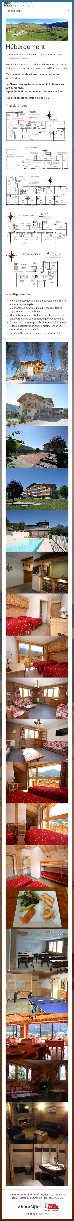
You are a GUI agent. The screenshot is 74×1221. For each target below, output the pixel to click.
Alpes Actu (43, 1214)
